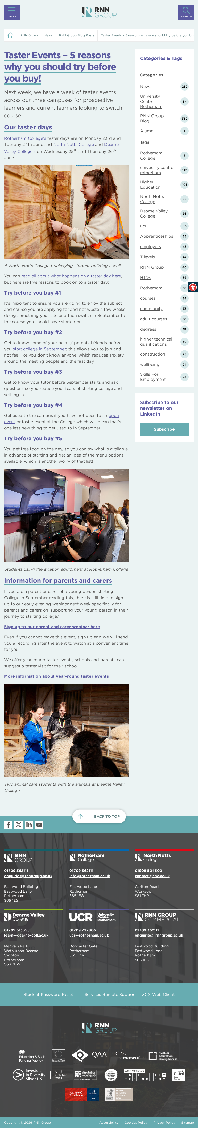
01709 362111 (16, 871)
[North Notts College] (164, 856)
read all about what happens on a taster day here (71, 276)
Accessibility (108, 1122)
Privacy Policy (164, 1122)
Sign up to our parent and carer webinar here (52, 626)
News (48, 35)
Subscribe (164, 429)
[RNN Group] (99, 12)
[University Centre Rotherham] (98, 915)
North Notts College (73, 144)
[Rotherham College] (98, 856)
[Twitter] (18, 825)
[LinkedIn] (29, 825)
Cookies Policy (136, 1122)
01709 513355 (17, 930)
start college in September (39, 348)
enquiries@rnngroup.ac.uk (28, 876)
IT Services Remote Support (107, 994)
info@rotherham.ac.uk (89, 876)
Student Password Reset (48, 994)
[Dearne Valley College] (33, 915)
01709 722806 (82, 930)
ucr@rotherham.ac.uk (89, 935)
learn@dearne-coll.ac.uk (26, 935)
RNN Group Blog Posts (76, 35)
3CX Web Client (158, 994)
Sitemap (187, 1122)
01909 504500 (148, 871)
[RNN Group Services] (164, 915)
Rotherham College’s (25, 138)
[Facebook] (8, 825)
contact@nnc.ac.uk (152, 876)
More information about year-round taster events (56, 676)
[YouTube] (39, 825)
